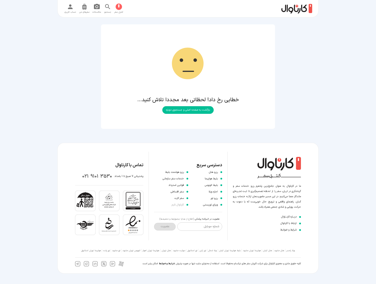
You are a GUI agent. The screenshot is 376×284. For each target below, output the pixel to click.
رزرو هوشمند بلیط (174, 172)
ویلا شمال (212, 250)
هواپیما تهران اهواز (151, 250)
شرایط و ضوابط (167, 264)
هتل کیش (267, 250)
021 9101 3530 (97, 176)
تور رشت (106, 250)
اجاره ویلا (213, 192)
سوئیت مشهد (179, 250)
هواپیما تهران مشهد (252, 250)
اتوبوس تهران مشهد (131, 250)
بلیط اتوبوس (211, 185)
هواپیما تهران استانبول (91, 250)
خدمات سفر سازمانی (173, 179)
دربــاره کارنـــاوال (289, 217)
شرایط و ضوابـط (288, 230)
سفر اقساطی (177, 192)
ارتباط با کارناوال (288, 223)
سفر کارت (179, 198)
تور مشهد (116, 250)
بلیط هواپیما (211, 179)
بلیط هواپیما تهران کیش (230, 250)
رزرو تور (214, 198)
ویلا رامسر (290, 250)
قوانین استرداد (176, 185)
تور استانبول (192, 250)
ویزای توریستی (210, 205)
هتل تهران (166, 250)
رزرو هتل (213, 172)
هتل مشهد (279, 250)
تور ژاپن (203, 250)
